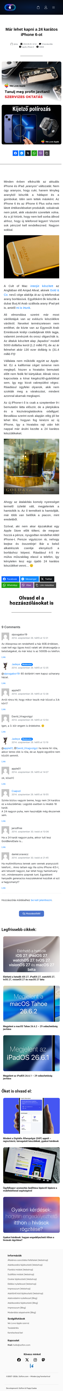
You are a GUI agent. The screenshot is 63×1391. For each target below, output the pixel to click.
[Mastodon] (43, 1360)
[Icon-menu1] (53, 7)
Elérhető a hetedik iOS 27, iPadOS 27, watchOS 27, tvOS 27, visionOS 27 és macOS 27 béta (29, 978)
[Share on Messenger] (21, 153)
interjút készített (41, 286)
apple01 (8, 748)
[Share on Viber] (40, 153)
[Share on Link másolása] (47, 153)
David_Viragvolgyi (26, 748)
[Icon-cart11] (38, 7)
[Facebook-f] (19, 1360)
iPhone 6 (31, 47)
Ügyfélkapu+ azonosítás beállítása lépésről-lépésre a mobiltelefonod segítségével (30, 1189)
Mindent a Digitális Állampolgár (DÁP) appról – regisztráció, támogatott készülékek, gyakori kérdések (31, 1140)
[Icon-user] (46, 7)
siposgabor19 (11, 673)
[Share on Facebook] (15, 153)
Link (4, 657)
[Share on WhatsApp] (34, 153)
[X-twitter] (27, 1360)
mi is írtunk (23, 307)
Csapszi (16, 790)
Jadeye (16, 664)
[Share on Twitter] (28, 153)
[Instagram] (35, 1360)
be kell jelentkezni (41, 900)
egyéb (24, 47)
